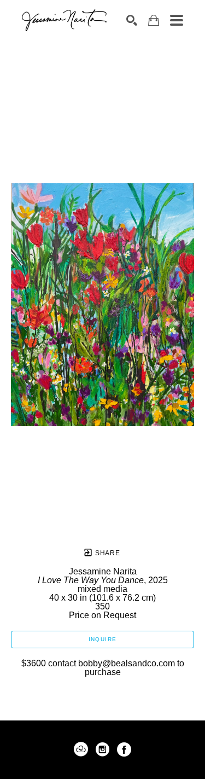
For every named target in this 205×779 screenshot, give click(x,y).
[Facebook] (124, 749)
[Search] (131, 20)
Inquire (103, 639)
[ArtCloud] (83, 749)
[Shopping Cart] (153, 20)
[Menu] (176, 20)
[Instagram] (104, 749)
